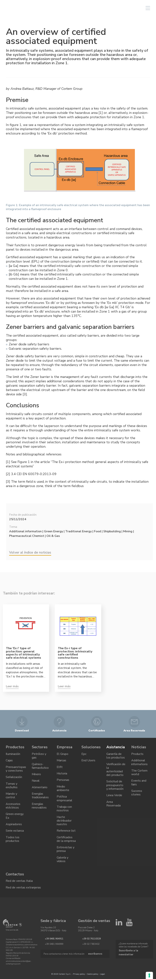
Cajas (9, 760)
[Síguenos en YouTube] (129, 924)
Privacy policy (79, 974)
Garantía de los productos (115, 756)
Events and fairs (138, 782)
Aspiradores (14, 824)
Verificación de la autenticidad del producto (115, 769)
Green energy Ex (15, 816)
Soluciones (91, 747)
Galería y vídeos (62, 859)
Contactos (15, 874)
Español (117, 8)
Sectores (40, 747)
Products (137, 754)
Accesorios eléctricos (13, 806)
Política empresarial (64, 798)
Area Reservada (113, 804)
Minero (36, 774)
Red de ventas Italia (19, 881)
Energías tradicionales (40, 795)
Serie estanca (15, 831)
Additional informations (139, 762)
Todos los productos (12, 839)
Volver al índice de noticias (30, 552)
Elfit (60, 767)
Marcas (61, 760)
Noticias (138, 747)
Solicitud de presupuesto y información (114, 785)
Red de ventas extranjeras (23, 887)
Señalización (14, 777)
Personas (63, 780)
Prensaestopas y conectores (16, 769)
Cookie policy (92, 974)
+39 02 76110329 (91, 938)
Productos (15, 747)
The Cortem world (139, 772)
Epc (83, 754)
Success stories (136, 793)
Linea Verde (114, 795)
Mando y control (11, 795)
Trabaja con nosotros (64, 808)
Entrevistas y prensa (65, 849)
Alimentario (39, 787)
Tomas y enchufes (12, 785)
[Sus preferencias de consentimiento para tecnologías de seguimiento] (149, 975)
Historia (62, 773)
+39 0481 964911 (54, 938)
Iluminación (13, 754)
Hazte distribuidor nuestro (64, 820)
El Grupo (62, 754)
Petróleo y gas (39, 756)
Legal (102, 974)
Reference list (66, 831)
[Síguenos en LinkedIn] (119, 924)
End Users (88, 760)
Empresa (64, 747)
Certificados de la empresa (66, 839)
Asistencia (115, 747)
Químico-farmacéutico (40, 766)
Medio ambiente (63, 788)
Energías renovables (39, 806)
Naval (36, 781)
